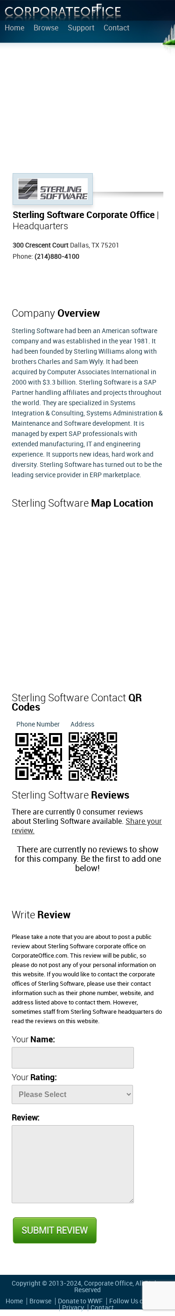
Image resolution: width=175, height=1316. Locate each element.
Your (33, 1039)
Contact (116, 28)
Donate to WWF (80, 1301)
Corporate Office (63, 14)
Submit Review (54, 1230)
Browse (46, 28)
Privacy (73, 1307)
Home (14, 28)
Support (81, 28)
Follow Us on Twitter (139, 1301)
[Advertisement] (87, 109)
